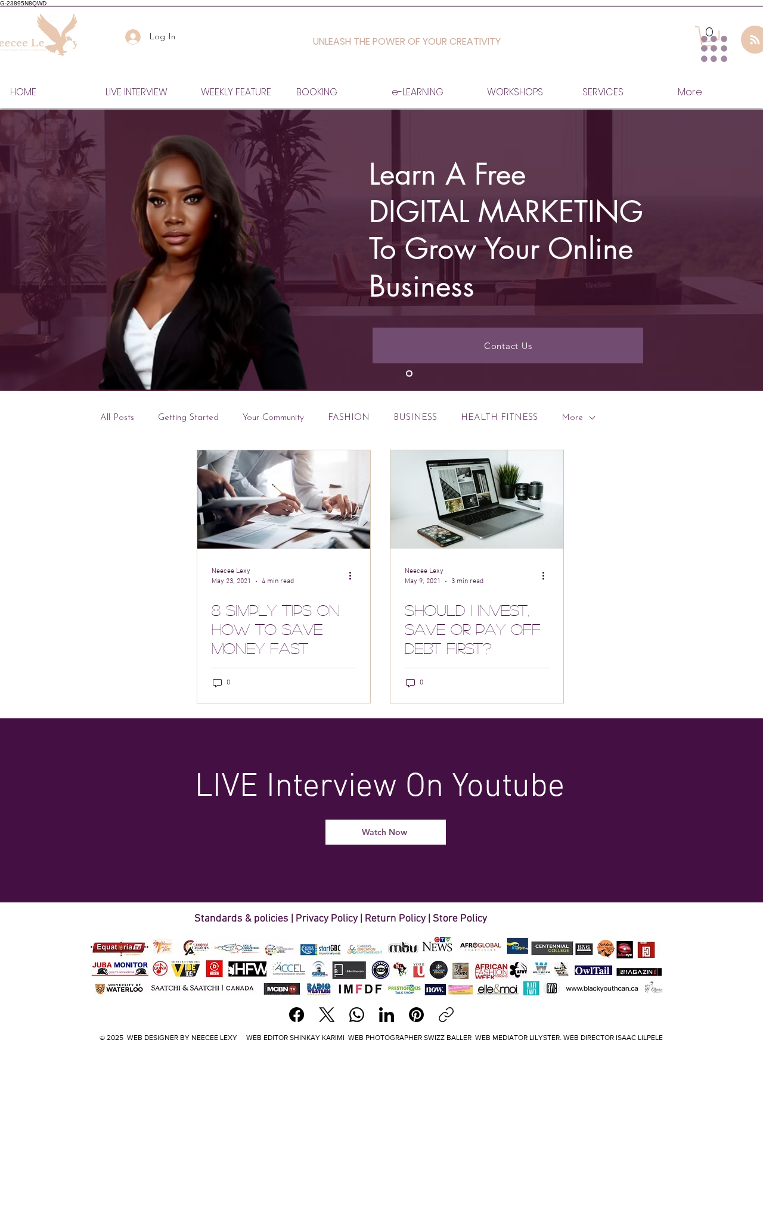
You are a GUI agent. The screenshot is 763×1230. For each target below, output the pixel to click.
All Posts (117, 417)
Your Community (273, 417)
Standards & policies (242, 919)
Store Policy (460, 919)
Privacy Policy (327, 919)
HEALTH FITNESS (499, 417)
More (572, 417)
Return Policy (395, 919)
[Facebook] (296, 1014)
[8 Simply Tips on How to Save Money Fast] (283, 499)
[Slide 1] (409, 373)
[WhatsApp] (356, 1014)
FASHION (349, 417)
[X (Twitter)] (327, 1014)
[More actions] (354, 575)
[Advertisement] (381, 1138)
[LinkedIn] (386, 1014)
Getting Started (188, 417)
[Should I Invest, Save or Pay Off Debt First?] (476, 499)
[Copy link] (446, 1014)
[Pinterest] (416, 1014)
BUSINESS (415, 417)
